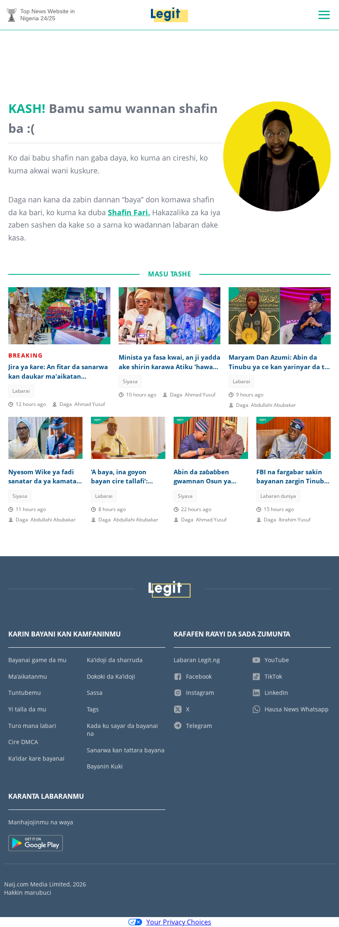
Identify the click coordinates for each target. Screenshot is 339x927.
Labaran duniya (278, 496)
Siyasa (130, 381)
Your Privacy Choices (178, 922)
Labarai (21, 390)
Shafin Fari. (129, 212)
